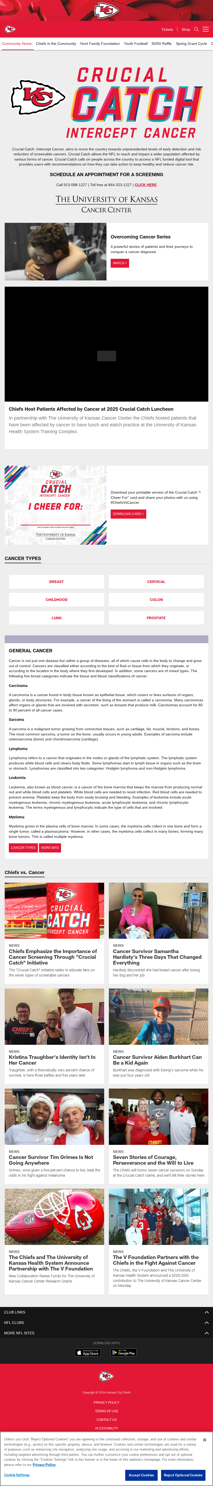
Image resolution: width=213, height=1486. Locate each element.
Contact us (106, 1418)
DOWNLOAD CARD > (127, 513)
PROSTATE (156, 617)
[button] (106, 356)
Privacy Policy (106, 1400)
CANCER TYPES (23, 846)
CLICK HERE (145, 184)
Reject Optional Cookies (183, 1475)
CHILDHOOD (57, 599)
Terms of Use (106, 1409)
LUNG (57, 617)
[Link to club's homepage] (10, 27)
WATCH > (119, 263)
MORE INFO (49, 846)
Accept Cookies (141, 1475)
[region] (106, 1459)
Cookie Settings (17, 1475)
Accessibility (106, 1426)
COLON (156, 599)
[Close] (204, 1440)
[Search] (196, 29)
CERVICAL (156, 581)
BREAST (56, 581)
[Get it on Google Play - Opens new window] (123, 1353)
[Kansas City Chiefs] (106, 1375)
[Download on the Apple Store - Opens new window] (88, 1351)
